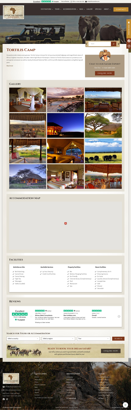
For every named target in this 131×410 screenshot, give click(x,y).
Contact (121, 9)
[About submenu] (110, 9)
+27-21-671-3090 (15, 396)
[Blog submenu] (84, 9)
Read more (10, 66)
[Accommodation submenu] (77, 9)
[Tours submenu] (60, 9)
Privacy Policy (73, 407)
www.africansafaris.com (13, 390)
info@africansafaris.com (93, 1)
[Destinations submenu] (52, 9)
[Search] (113, 44)
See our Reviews (65, 1)
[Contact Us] (128, 28)
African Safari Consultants (12, 407)
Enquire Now (111, 351)
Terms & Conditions (61, 407)
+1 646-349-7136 (80, 1)
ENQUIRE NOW (105, 73)
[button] (125, 405)
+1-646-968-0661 (108, 68)
